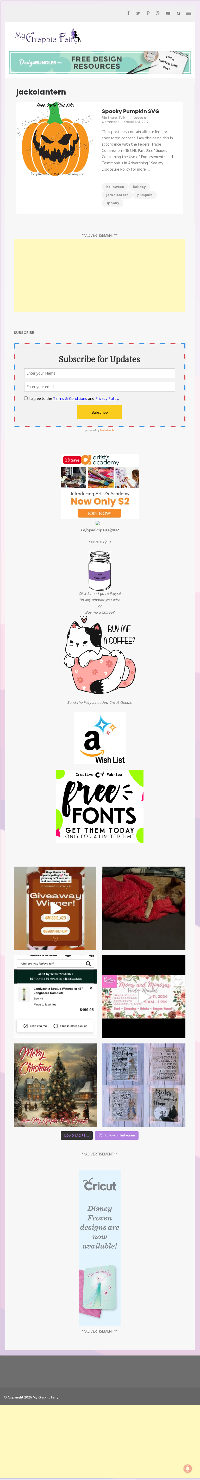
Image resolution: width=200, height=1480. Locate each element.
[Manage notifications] (188, 1468)
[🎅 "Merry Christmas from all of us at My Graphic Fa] (55, 1085)
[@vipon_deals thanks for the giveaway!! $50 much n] (55, 908)
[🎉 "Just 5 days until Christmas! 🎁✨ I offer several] (144, 1085)
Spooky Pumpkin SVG (130, 111)
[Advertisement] (99, 275)
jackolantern (117, 195)
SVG (121, 117)
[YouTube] (168, 13)
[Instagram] (157, 13)
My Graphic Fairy (45, 1398)
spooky (112, 203)
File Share (109, 117)
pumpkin (144, 195)
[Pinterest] (148, 13)
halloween (115, 187)
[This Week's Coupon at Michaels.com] (98, 524)
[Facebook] (128, 13)
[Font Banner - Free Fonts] (99, 841)
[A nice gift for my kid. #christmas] (55, 997)
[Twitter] (138, 13)
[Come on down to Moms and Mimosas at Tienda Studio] (144, 997)
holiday (139, 187)
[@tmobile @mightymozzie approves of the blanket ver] (144, 908)
